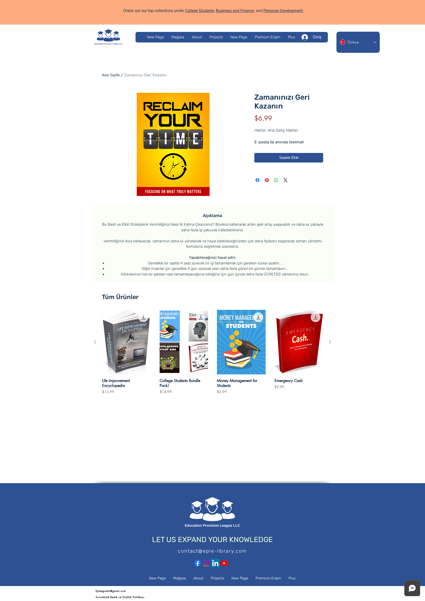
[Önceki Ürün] (95, 342)
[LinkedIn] (215, 563)
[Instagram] (206, 563)
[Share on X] (285, 180)
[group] (212, 354)
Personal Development (283, 10)
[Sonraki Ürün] (330, 342)
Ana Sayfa (111, 75)
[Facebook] (197, 563)
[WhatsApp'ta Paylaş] (276, 180)
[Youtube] (224, 563)
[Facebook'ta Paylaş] (257, 180)
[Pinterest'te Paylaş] (267, 180)
